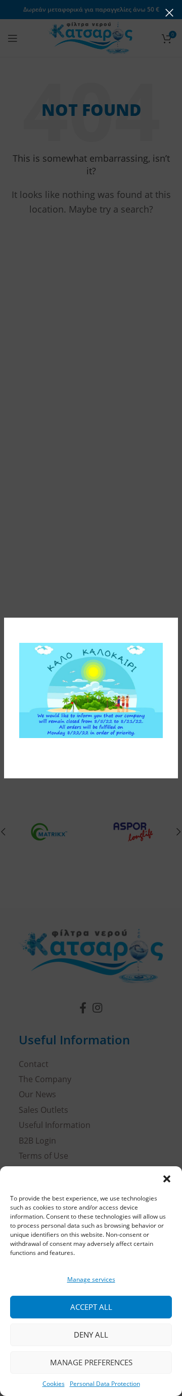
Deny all (91, 1334)
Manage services (91, 1279)
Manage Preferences (91, 1362)
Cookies (53, 1383)
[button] (167, 1179)
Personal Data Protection (105, 1383)
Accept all (91, 1307)
